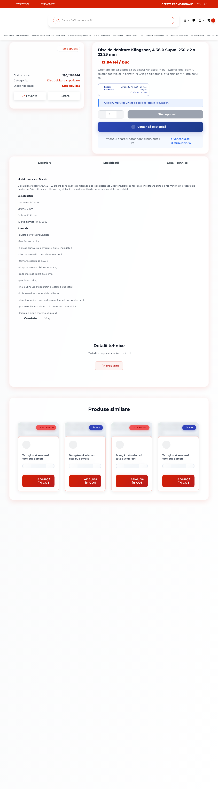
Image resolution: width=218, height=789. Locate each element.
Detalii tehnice (177, 162)
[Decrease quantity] (27, 466)
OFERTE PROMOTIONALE (177, 4)
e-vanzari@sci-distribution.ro (181, 141)
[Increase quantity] (50, 466)
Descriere (44, 162)
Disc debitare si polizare (63, 80)
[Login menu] (201, 20)
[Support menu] (186, 20)
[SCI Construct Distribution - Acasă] (23, 20)
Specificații (111, 162)
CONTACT (203, 4)
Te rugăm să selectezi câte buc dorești (35, 457)
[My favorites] (194, 20)
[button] (9, 36)
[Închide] (26, 445)
